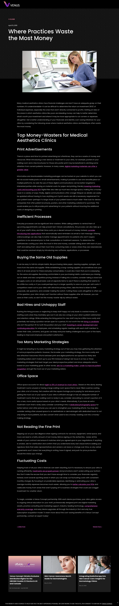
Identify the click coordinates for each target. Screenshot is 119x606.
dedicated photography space (83, 405)
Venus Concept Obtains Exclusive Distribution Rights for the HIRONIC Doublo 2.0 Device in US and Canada (24, 580)
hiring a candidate (91, 321)
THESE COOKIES (107, 604)
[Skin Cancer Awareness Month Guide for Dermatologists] (59, 564)
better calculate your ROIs (83, 484)
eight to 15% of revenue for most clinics (61, 384)
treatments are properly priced (45, 471)
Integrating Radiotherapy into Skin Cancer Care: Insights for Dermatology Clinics (92, 578)
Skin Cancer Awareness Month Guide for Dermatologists (57, 577)
